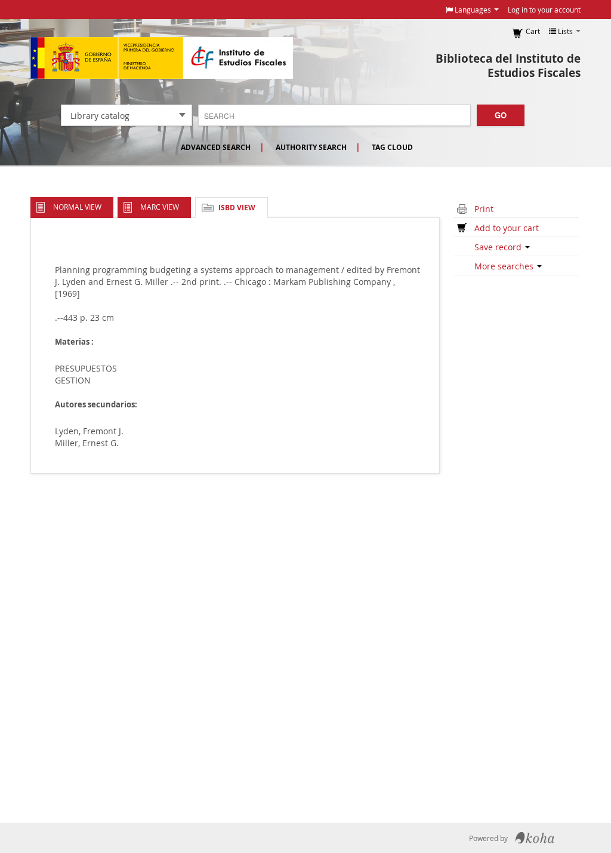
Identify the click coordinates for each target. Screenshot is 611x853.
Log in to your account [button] (544, 9)
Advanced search (216, 147)
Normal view (77, 206)
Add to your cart (506, 228)
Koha (535, 838)
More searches (505, 266)
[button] (472, 10)
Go (501, 115)
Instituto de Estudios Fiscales (161, 58)
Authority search (311, 147)
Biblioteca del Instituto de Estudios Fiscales (508, 66)
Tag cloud (392, 147)
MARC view (159, 206)
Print (483, 208)
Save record (499, 247)
